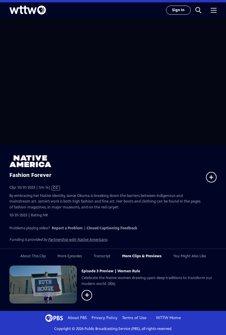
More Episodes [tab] (69, 256)
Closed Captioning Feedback (112, 228)
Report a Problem (67, 228)
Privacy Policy (104, 317)
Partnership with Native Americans (77, 239)
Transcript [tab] (102, 256)
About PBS (77, 317)
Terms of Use (134, 317)
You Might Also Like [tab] (189, 256)
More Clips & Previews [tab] (142, 256)
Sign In (178, 10)
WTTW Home (168, 317)
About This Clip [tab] (33, 256)
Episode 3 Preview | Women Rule (111, 271)
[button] (198, 10)
